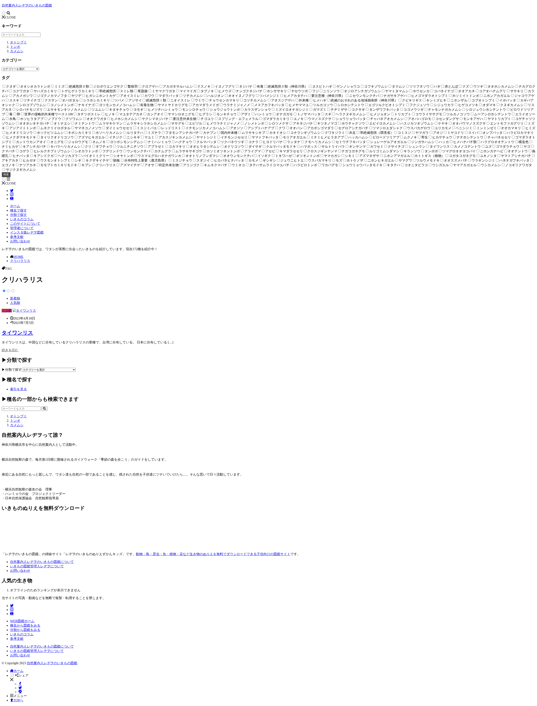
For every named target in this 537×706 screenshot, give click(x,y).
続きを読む (10, 350)
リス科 (7, 310)
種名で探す (18, 210)
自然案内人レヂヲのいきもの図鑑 (27, 5)
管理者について (22, 228)
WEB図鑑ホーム (22, 621)
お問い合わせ (20, 241)
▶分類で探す (12, 369)
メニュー (20, 696)
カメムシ (16, 51)
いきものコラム (22, 219)
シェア (23, 675)
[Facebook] (20, 684)
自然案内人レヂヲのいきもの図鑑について (42, 562)
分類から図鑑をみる (25, 630)
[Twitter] (20, 688)
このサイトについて (25, 223)
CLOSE (10, 17)
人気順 (15, 303)
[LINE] (20, 692)
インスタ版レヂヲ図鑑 (27, 232)
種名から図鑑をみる (25, 625)
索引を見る (18, 389)
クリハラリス (20, 261)
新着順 (15, 298)
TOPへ (18, 700)
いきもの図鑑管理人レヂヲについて (37, 566)
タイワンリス (17, 332)
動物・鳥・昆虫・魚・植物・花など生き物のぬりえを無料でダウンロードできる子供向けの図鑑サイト (213, 554)
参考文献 (16, 237)
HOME (18, 257)
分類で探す (18, 215)
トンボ (15, 47)
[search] (44, 408)
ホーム (15, 206)
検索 (6, 174)
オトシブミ (18, 42)
